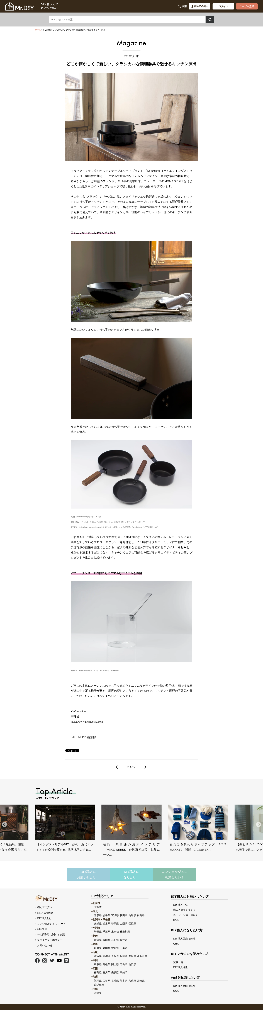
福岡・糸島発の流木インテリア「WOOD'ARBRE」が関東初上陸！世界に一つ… (131, 849)
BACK (131, 767)
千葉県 (106, 931)
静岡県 (106, 947)
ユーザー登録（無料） (185, 915)
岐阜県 (98, 947)
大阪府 (115, 956)
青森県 (98, 915)
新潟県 (98, 939)
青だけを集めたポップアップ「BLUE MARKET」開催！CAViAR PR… (198, 847)
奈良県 (132, 956)
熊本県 (123, 980)
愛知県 (115, 947)
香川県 (106, 972)
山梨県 (123, 923)
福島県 (141, 915)
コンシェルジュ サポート (51, 923)
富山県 (106, 939)
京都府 (106, 956)
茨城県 (98, 923)
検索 (210, 19)
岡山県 (115, 964)
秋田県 (123, 915)
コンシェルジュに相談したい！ (174, 874)
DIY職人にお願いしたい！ (88, 874)
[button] (258, 824)
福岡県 (98, 980)
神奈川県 (125, 931)
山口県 (132, 964)
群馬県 (115, 923)
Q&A (176, 920)
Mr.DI (122, 1007)
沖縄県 (98, 993)
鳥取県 (98, 964)
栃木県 (106, 923)
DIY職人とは (44, 918)
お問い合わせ (44, 945)
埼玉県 (98, 931)
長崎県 (115, 980)
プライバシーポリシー (49, 939)
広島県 (123, 964)
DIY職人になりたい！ (131, 874)
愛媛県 (115, 972)
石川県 (115, 939)
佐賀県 (106, 980)
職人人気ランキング (184, 909)
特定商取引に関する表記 (51, 934)
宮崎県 (141, 980)
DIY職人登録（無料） (185, 938)
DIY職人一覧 (180, 904)
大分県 (132, 980)
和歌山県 (142, 956)
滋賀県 (98, 956)
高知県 (123, 972)
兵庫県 (123, 956)
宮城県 (115, 915)
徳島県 (98, 972)
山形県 (132, 915)
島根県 (106, 964)
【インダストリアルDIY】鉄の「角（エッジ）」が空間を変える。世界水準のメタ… (65, 847)
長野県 (132, 923)
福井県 (123, 939)
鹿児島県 (99, 984)
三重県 (123, 947)
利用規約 (42, 929)
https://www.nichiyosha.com (87, 721)
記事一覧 (178, 962)
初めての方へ (44, 907)
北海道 (98, 907)
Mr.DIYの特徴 (45, 912)
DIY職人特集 (180, 967)
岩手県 (106, 915)
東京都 (115, 931)
